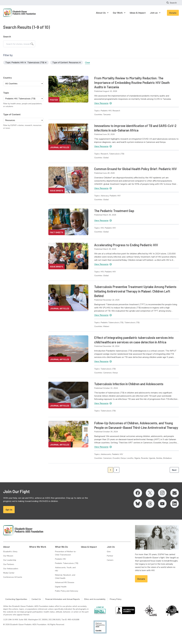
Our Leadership (9, 560)
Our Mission (8, 556)
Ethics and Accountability (94, 599)
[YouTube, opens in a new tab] (162, 503)
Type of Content (12, 114)
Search (7, 36)
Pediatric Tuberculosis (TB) (66, 563)
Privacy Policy (115, 599)
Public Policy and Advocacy (66, 591)
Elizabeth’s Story (10, 551)
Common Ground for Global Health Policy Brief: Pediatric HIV (135, 169)
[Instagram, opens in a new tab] (162, 493)
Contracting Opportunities (16, 599)
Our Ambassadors (10, 568)
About (6, 546)
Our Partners (8, 564)
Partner (110, 556)
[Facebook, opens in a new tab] (138, 493)
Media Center (8, 573)
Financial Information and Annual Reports (62, 599)
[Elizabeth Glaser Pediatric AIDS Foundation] (23, 530)
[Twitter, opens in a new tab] (150, 493)
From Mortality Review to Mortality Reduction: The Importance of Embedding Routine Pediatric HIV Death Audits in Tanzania (132, 82)
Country (7, 77)
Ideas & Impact (89, 546)
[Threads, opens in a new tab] (150, 503)
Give (109, 551)
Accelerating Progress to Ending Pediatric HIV (126, 245)
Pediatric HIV (60, 559)
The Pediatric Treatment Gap (114, 211)
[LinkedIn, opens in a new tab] (174, 503)
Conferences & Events (12, 577)
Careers (110, 560)
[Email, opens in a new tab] (174, 493)
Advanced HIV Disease (64, 582)
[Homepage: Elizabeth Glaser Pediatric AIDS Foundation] (12, 13)
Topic (6, 92)
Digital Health (60, 586)
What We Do (61, 546)
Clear (87, 62)
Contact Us (36, 599)
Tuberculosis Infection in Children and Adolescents (128, 384)
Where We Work (37, 546)
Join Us (111, 546)
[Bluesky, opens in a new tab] (138, 503)
